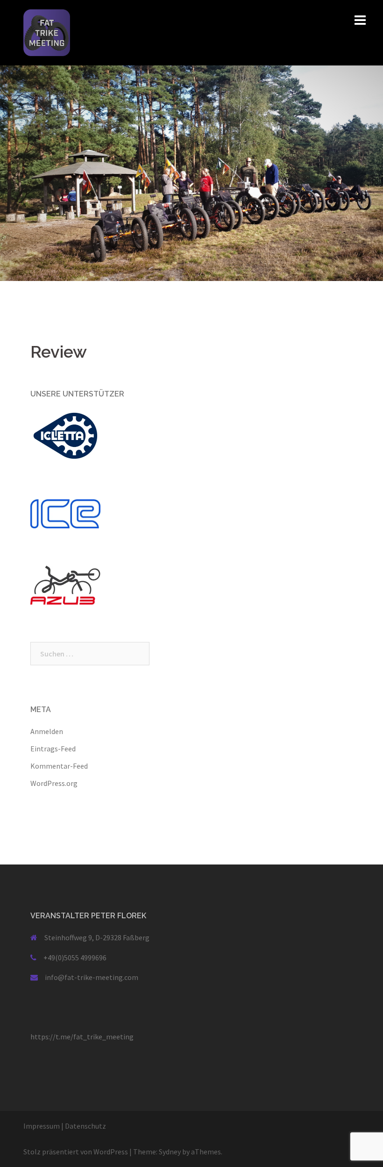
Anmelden (46, 731)
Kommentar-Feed (59, 766)
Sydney (170, 1151)
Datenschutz (85, 1126)
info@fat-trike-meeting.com (91, 977)
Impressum (41, 1126)
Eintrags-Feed (53, 748)
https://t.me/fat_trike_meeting (82, 1036)
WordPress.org (54, 783)
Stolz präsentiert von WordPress (75, 1151)
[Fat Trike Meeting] (46, 31)
